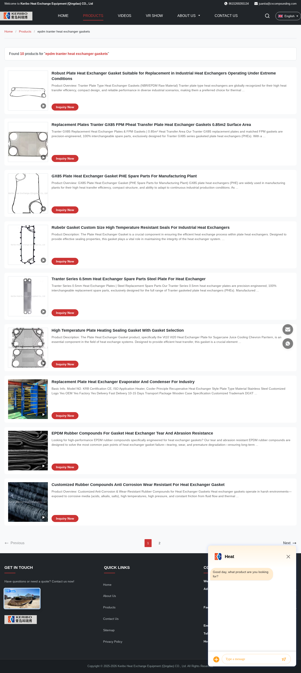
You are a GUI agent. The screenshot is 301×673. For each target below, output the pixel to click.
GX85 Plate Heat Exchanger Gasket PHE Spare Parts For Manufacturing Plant (124, 176)
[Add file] (216, 659)
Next (286, 543)
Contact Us (226, 16)
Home (63, 16)
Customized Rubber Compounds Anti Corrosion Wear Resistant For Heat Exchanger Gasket (138, 484)
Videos (124, 16)
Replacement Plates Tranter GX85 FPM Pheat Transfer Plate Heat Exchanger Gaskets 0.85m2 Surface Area (151, 124)
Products (93, 16)
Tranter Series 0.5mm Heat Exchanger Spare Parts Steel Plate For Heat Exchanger (129, 279)
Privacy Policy (112, 641)
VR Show (154, 16)
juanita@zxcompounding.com (278, 3)
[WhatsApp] (287, 343)
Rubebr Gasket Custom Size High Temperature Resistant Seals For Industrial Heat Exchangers (141, 227)
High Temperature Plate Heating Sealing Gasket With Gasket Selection (118, 330)
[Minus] (288, 556)
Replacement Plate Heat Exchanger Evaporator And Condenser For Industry (123, 382)
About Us (187, 16)
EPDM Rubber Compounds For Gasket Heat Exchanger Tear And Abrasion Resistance (132, 433)
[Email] (287, 329)
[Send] (283, 659)
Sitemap (109, 630)
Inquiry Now (65, 107)
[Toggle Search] (267, 16)
